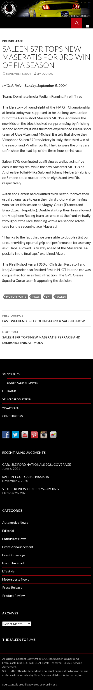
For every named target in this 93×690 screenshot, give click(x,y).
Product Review (13, 595)
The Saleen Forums (18, 639)
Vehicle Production (16, 399)
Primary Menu (87, 23)
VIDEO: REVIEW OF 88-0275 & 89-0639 (30, 489)
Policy (66, 663)
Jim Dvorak (45, 73)
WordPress (50, 684)
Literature (9, 391)
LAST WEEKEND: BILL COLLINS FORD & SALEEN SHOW (43, 318)
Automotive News (15, 522)
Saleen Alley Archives (22, 382)
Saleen (61, 296)
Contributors (12, 416)
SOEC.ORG (9, 684)
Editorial (8, 531)
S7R (48, 296)
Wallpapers (10, 407)
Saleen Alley (11, 374)
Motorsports (16, 296)
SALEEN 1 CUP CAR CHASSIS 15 (25, 477)
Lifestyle (8, 571)
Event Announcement (17, 547)
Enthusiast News (14, 539)
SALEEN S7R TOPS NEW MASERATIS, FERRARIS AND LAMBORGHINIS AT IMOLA (41, 337)
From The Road (13, 563)
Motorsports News (15, 579)
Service (77, 663)
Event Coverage (13, 555)
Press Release (12, 41)
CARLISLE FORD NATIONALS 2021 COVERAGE (36, 464)
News (36, 296)
